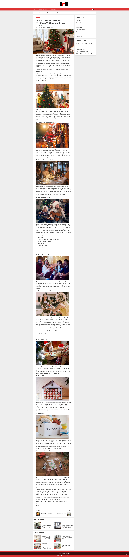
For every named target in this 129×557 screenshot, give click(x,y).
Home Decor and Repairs (46, 536)
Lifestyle (38, 17)
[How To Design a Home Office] (57, 546)
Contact (59, 553)
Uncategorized (79, 36)
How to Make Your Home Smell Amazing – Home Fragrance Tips (47, 546)
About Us (63, 553)
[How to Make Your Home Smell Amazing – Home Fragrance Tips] (37, 546)
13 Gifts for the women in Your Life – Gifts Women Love (51, 337)
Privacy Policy (68, 553)
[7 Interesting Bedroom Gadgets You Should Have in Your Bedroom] (57, 525)
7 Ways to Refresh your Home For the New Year (85, 53)
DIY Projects (45, 9)
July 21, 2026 (45, 540)
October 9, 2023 (45, 527)
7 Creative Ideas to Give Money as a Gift (47, 330)
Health (77, 25)
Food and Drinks (79, 22)
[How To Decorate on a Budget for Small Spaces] (37, 538)
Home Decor (39, 9)
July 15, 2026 (65, 540)
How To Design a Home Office (66, 546)
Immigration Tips (79, 31)
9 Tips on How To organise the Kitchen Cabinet (67, 538)
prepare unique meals (49, 191)
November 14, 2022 (42, 27)
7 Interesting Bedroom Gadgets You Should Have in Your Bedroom (67, 525)
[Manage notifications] (126, 555)
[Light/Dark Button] (93, 9)
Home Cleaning (53, 9)
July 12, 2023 (65, 527)
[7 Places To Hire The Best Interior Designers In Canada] (37, 525)
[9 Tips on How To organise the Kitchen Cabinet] (57, 538)
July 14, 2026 (45, 548)
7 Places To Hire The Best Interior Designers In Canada (47, 525)
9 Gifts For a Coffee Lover (44, 334)
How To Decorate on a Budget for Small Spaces (47, 538)
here (69, 232)
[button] (95, 9)
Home (34, 9)
